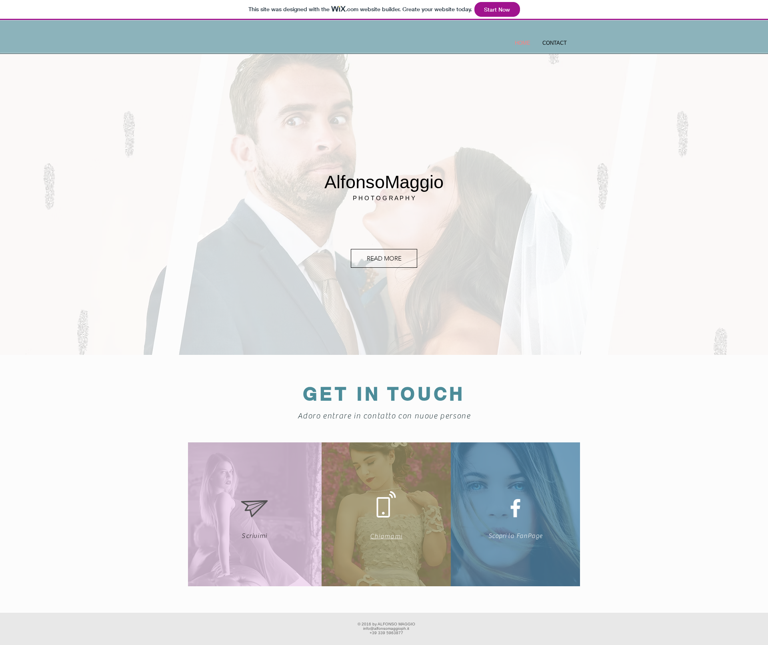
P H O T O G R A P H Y (384, 198)
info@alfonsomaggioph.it (386, 628)
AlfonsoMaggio (384, 182)
